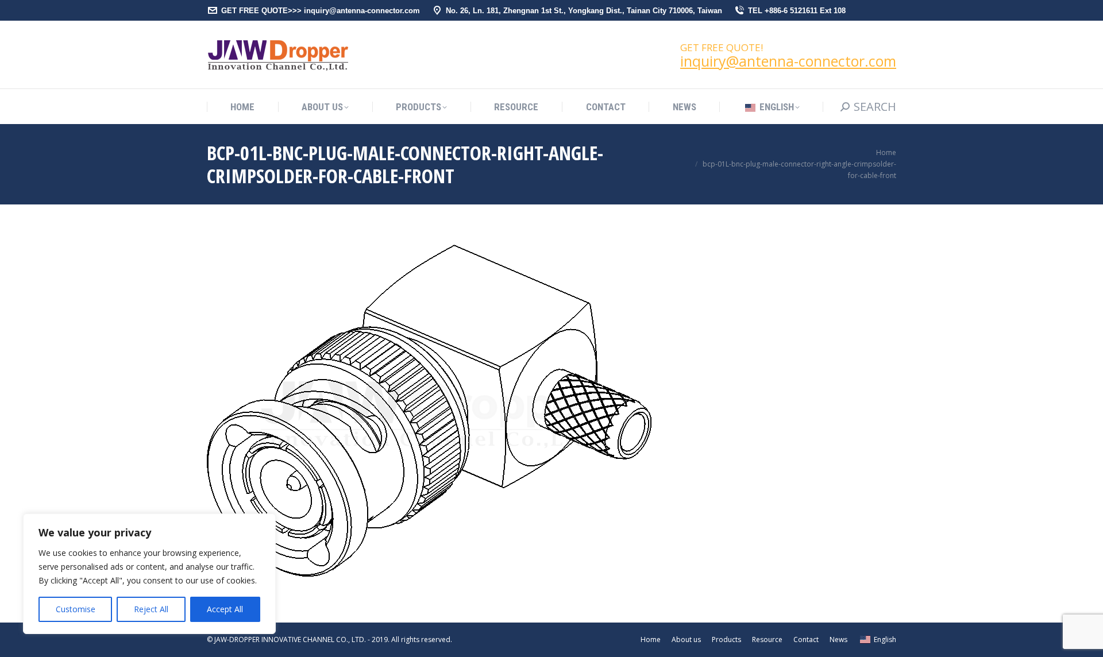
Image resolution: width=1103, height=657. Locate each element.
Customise (75, 609)
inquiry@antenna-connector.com (788, 61)
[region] (149, 573)
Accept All (225, 609)
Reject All (151, 609)
